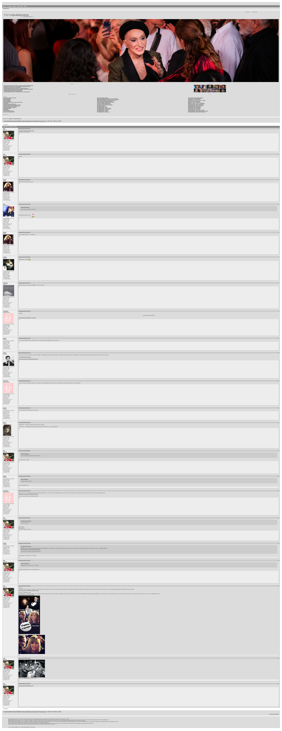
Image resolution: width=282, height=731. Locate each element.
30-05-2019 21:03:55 (26, 380)
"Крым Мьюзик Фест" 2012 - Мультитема (195, 104)
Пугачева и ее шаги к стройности (9, 103)
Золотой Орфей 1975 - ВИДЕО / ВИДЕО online (105, 102)
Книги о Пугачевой (6, 100)
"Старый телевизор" (7, 99)
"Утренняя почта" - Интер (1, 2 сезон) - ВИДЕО (196, 100)
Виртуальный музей (7, 98)
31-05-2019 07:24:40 (26, 476)
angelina (5, 257)
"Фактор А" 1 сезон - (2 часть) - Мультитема (196, 103)
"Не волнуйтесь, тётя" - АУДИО (194, 109)
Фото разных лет (42, 121)
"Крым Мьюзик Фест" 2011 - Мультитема (195, 105)
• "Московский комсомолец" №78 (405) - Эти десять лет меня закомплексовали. (18, 85)
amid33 (4, 338)
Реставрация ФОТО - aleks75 (102, 110)
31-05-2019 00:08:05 (26, 450)
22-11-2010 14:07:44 (26, 128)
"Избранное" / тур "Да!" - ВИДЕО (194, 99)
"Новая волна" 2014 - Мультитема (194, 107)
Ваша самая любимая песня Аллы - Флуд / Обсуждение (107, 98)
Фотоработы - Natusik (101, 105)
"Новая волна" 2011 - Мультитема (194, 106)
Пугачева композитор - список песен (10, 106)
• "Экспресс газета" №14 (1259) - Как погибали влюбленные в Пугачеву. (16, 86)
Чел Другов (5, 311)
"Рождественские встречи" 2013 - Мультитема (196, 111)
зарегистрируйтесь (17, 118)
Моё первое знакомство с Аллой (9, 107)
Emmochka (5, 282)
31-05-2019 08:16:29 (26, 490)
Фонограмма (5, 109)
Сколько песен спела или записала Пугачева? (12, 104)
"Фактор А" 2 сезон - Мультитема (194, 102)
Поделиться (21, 128)
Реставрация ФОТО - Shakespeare (103, 109)
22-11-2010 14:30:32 (26, 179)
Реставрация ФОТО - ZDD (102, 106)
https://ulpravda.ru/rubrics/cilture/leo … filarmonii (27, 317)
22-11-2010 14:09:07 (26, 154)
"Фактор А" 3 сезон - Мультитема (194, 101)
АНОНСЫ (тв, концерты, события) (9, 97)
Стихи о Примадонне (7, 101)
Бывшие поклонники (7, 108)
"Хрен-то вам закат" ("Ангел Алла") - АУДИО (196, 110)
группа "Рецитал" (6, 110)
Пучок (4, 422)
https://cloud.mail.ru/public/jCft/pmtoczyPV (26, 685)
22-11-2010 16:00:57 (26, 232)
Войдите (10, 118)
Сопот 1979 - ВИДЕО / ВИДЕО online (104, 103)
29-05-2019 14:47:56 (26, 311)
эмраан (4, 352)
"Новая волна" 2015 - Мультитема (194, 108)
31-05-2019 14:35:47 (26, 560)
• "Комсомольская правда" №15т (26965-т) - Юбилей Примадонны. (15, 88)
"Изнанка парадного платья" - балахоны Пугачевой (12, 102)
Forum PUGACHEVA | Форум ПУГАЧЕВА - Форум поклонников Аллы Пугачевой (21, 121)
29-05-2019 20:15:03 (26, 338)
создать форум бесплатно (274, 714)
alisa (4, 128)
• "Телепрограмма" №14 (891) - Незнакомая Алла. (12, 90)
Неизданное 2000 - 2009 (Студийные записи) (11, 105)
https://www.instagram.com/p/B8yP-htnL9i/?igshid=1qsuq (29, 590)
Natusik (4, 179)
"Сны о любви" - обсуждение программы (195, 97)
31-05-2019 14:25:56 (26, 543)
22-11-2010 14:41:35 (26, 204)
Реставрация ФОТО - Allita (102, 107)
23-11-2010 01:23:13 (26, 282)
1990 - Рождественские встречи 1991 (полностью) (106, 100)
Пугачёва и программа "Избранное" (194, 98)
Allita (4, 204)
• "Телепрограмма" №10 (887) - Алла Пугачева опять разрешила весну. (16, 91)
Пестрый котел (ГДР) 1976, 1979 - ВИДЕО (105, 104)
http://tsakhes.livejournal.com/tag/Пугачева (26, 130)
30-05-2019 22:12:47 (26, 407)
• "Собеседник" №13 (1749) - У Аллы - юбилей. (12, 87)
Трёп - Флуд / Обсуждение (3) (8, 111)
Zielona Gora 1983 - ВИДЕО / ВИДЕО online (105, 101)
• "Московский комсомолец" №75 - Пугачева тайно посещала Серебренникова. (18, 89)
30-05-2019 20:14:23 (26, 352)
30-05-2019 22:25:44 (26, 422)
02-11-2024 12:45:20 (26, 683)
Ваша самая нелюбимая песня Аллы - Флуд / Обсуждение (108, 99)
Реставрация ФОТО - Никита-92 (103, 111)
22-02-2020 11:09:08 (26, 585)
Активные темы (6, 8)
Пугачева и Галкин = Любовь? (102, 97)
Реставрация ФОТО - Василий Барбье (104, 108)
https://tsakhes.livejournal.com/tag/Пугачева (26, 594)
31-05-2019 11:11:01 (26, 517)
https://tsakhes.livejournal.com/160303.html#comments (28, 494)
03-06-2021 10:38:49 (26, 658)
